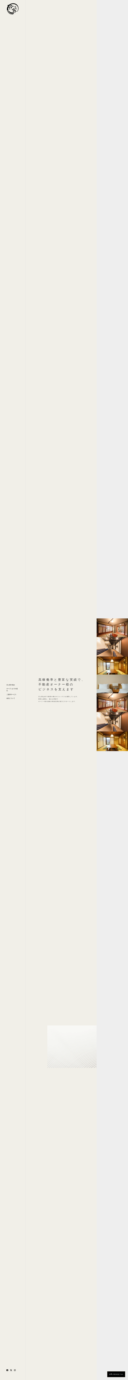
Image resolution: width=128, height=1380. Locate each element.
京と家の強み (10, 685)
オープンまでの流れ (12, 689)
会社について (10, 698)
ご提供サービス (11, 694)
